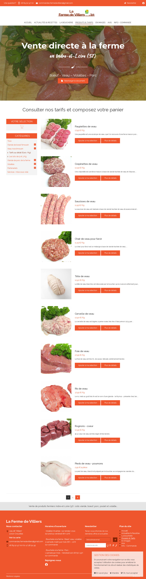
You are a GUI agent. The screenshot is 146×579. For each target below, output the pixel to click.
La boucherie (66, 22)
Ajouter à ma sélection (87, 141)
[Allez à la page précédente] (68, 497)
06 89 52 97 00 (15, 545)
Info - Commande (122, 22)
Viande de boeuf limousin (18, 145)
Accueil (28, 22)
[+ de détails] (56, 134)
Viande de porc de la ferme (18, 160)
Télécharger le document (74, 81)
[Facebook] (143, 3)
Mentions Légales (13, 576)
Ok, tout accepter (130, 573)
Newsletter (131, 3)
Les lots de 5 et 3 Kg (17, 156)
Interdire (115, 573)
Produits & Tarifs (84, 22)
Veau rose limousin (15, 149)
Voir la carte (15, 538)
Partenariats (12, 168)
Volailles (10, 164)
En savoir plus (102, 573)
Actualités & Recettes (45, 22)
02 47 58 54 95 (29, 545)
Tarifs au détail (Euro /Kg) (20, 153)
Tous (9, 141)
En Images (100, 22)
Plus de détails (110, 141)
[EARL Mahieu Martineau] (76, 13)
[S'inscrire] (115, 539)
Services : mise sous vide (17, 172)
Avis (110, 22)
